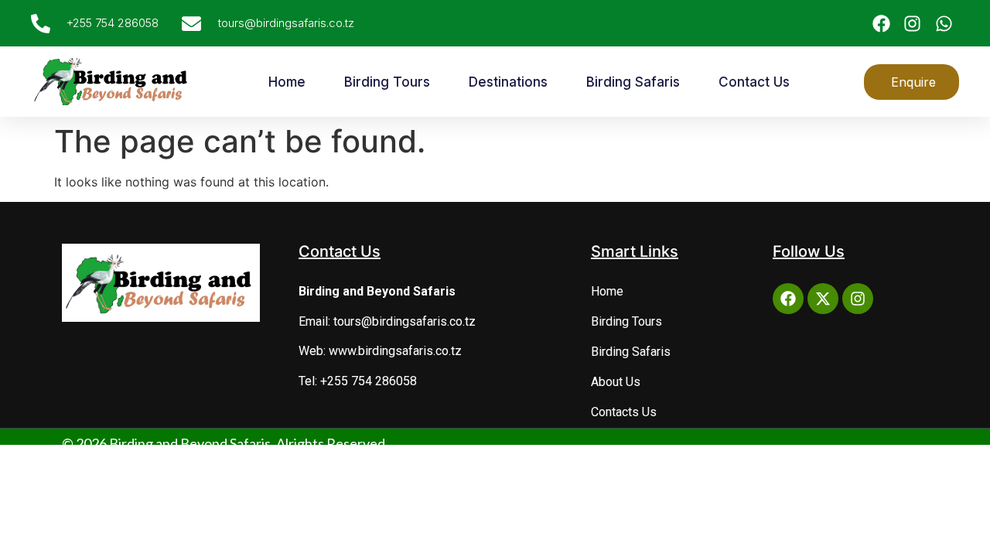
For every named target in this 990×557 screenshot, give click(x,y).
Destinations (508, 82)
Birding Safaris (633, 82)
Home (287, 82)
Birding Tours (387, 82)
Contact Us (754, 82)
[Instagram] (857, 298)
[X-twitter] (822, 298)
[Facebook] (788, 298)
